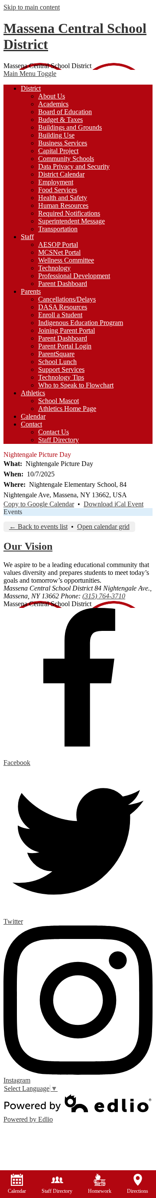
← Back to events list (38, 526)
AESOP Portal (58, 244)
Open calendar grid (103, 526)
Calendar (17, 1191)
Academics (53, 104)
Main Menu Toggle (29, 73)
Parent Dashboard (62, 283)
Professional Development (74, 275)
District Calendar (61, 174)
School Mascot (58, 400)
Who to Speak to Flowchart (76, 385)
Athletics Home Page (67, 408)
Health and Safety (62, 197)
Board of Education (65, 111)
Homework (99, 1191)
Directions (137, 1191)
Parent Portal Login (64, 346)
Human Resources (63, 205)
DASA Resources (62, 307)
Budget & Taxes (60, 119)
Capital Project (58, 150)
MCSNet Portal (59, 252)
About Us (51, 96)
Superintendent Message (71, 221)
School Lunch (57, 361)
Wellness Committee (66, 260)
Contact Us (53, 432)
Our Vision (27, 546)
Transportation (58, 229)
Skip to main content (31, 7)
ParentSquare (56, 354)
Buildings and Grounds (70, 127)
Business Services (62, 143)
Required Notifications (69, 213)
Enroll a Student (60, 314)
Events (12, 511)
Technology (54, 268)
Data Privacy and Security (74, 166)
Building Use (56, 135)
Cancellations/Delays (67, 299)
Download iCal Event (113, 504)
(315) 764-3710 (103, 596)
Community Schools (66, 158)
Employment (55, 182)
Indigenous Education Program (80, 322)
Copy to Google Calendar (38, 504)
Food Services (57, 190)
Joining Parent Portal (66, 330)
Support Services (61, 369)
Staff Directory (58, 439)
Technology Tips (61, 377)
